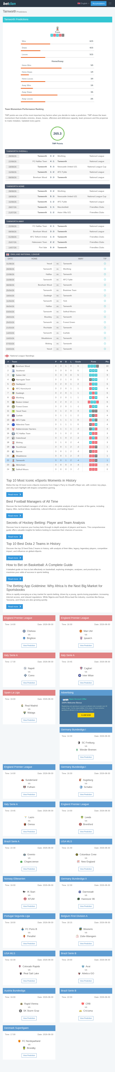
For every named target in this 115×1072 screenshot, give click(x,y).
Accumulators (99, 3)
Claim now (86, 715)
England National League (25, 254)
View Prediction (29, 646)
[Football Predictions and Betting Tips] (9, 3)
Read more (13, 494)
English (84, 3)
